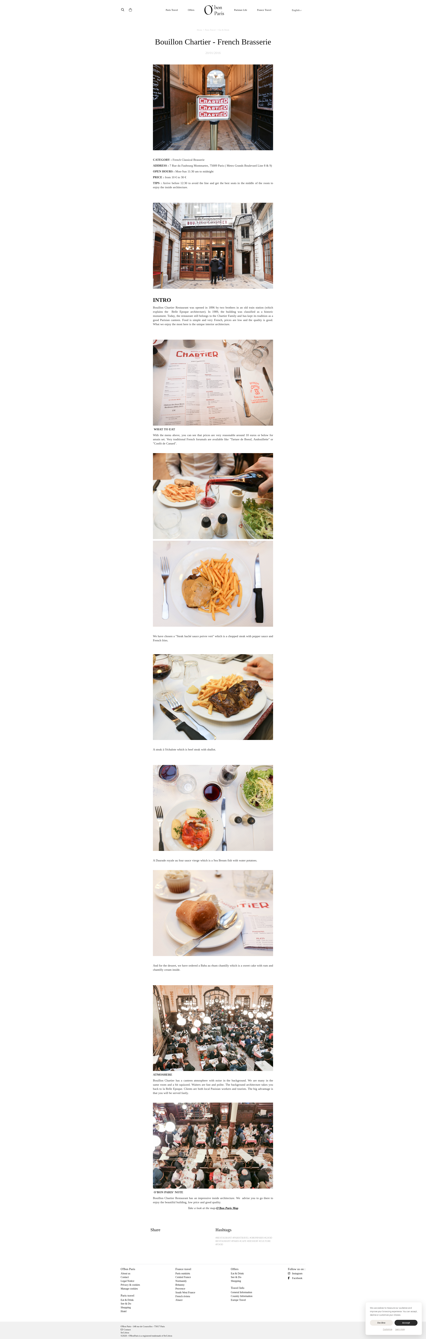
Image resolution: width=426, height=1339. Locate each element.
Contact (125, 1277)
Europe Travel (238, 1300)
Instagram (297, 1273)
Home (199, 30)
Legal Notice (127, 1281)
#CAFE (243, 1241)
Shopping (126, 1307)
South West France (185, 1292)
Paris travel (127, 1295)
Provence (180, 1288)
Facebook (297, 1278)
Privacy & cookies (130, 1284)
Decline (381, 1323)
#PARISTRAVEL (240, 1238)
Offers (191, 10)
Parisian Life (240, 10)
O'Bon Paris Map (227, 1208)
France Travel (264, 10)
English (296, 10)
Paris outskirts (182, 1273)
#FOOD (219, 1244)
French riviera (182, 1296)
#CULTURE (265, 1241)
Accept (406, 1323)
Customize (387, 1329)
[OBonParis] (214, 10)
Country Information (241, 1296)
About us (125, 1273)
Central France (183, 1277)
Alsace (179, 1300)
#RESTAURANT (223, 1238)
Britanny (180, 1284)
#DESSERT (252, 1241)
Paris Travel (172, 10)
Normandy (181, 1281)
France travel (183, 1269)
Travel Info (237, 1288)
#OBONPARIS (257, 1238)
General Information (241, 1292)
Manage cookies (129, 1288)
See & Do (126, 1303)
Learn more (400, 1329)
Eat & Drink (223, 30)
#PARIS (235, 1241)
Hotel (123, 1311)
